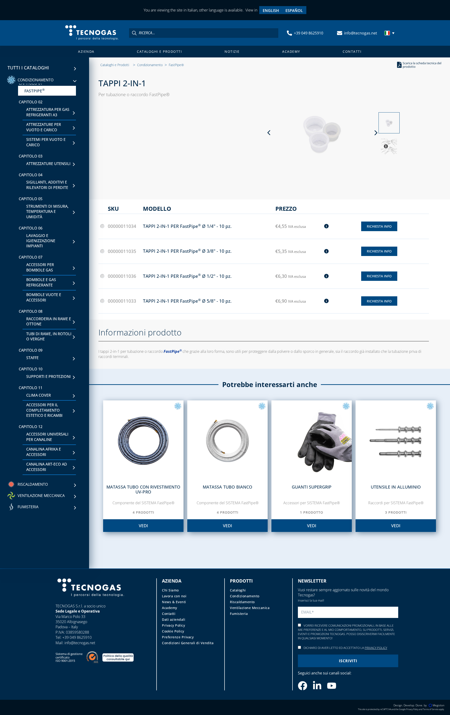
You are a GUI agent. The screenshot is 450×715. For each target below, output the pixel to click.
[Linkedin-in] (317, 685)
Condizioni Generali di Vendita (188, 643)
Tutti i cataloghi (28, 68)
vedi (143, 525)
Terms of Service (431, 709)
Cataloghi (238, 590)
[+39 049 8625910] (289, 33)
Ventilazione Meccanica (250, 608)
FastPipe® (176, 65)
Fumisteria (239, 613)
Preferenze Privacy (178, 637)
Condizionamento (150, 65)
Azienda (86, 51)
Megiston (438, 705)
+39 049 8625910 (308, 33)
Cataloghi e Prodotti (159, 51)
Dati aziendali (173, 619)
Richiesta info (379, 226)
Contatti (352, 51)
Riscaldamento (242, 602)
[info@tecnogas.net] (339, 33)
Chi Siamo (170, 590)
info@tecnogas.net (360, 33)
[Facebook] (302, 685)
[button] (390, 33)
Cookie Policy (173, 631)
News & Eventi (174, 602)
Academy (291, 51)
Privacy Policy (173, 625)
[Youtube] (331, 685)
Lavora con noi (174, 596)
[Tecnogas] (91, 601)
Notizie (232, 51)
